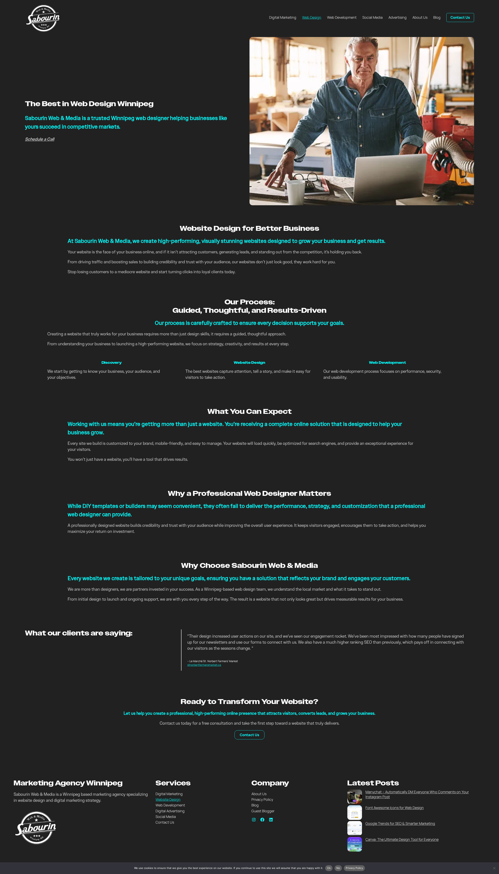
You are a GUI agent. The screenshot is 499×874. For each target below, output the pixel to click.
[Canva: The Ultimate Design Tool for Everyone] (354, 845)
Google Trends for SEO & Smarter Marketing (400, 823)
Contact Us (460, 17)
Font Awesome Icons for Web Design (394, 807)
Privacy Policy (354, 868)
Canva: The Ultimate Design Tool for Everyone (402, 839)
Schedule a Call (39, 139)
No (338, 868)
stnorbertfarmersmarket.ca (204, 665)
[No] (494, 868)
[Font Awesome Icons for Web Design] (354, 813)
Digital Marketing (169, 793)
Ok (329, 868)
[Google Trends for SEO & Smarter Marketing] (354, 829)
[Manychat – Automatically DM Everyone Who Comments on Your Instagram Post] (354, 797)
